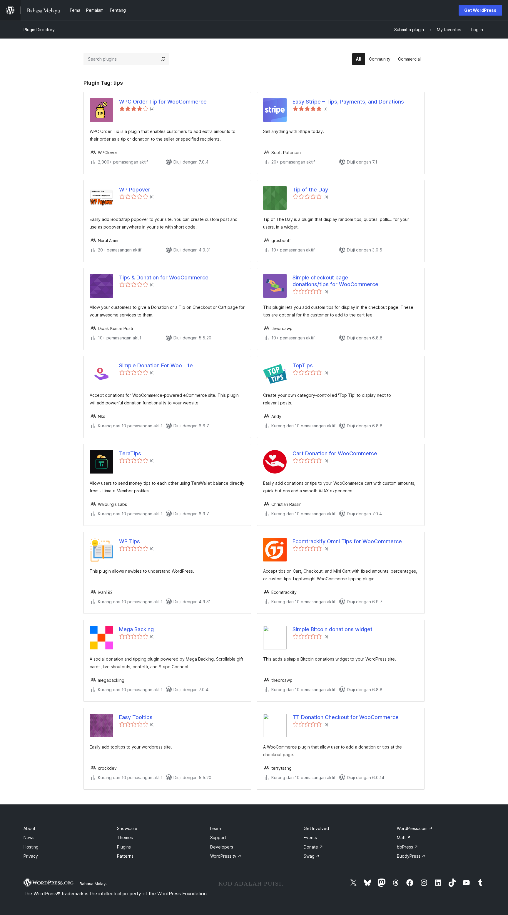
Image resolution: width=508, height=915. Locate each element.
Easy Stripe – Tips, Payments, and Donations (348, 102)
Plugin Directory (39, 29)
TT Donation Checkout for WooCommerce (346, 717)
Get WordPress (480, 10)
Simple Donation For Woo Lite (156, 365)
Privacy (31, 856)
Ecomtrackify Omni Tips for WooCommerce (347, 541)
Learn (215, 828)
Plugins (124, 846)
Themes (125, 837)
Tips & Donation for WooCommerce (163, 277)
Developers (221, 846)
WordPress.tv (225, 856)
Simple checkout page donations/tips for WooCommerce (335, 280)
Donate (313, 846)
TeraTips (130, 453)
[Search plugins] (163, 59)
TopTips (303, 365)
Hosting (31, 846)
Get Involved (316, 828)
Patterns (125, 856)
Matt (404, 837)
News (29, 837)
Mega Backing (136, 629)
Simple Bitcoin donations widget (332, 629)
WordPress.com (414, 828)
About (29, 828)
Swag (312, 856)
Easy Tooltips (136, 717)
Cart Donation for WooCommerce (335, 453)
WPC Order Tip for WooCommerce (163, 102)
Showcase (127, 828)
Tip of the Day (310, 189)
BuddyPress (411, 856)
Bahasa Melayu (94, 883)
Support (218, 837)
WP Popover (134, 189)
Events (310, 837)
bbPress (407, 846)
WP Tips (129, 541)
